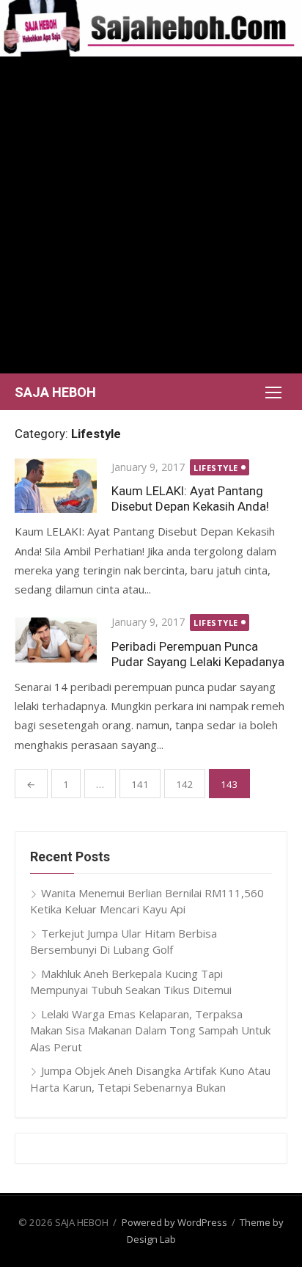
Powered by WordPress (174, 1222)
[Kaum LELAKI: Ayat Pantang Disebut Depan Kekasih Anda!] (56, 486)
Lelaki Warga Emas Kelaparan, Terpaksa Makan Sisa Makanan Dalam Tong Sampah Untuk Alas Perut (150, 1030)
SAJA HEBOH (55, 392)
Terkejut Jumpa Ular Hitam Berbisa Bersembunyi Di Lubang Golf (123, 941)
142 (185, 784)
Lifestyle (216, 467)
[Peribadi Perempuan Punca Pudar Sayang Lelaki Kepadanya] (56, 639)
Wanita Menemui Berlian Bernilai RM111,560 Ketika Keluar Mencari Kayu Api (147, 901)
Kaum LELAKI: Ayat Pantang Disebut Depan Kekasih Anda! (190, 498)
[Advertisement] (151, 215)
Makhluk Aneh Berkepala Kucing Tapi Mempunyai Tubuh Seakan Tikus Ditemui (131, 982)
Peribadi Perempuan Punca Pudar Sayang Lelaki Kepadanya (197, 654)
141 (140, 784)
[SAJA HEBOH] (151, 28)
